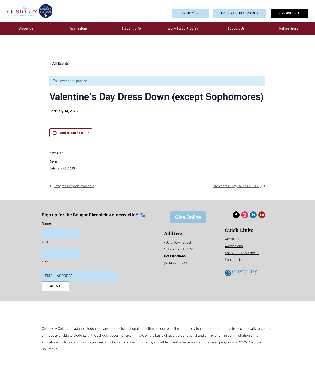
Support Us (236, 28)
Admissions (79, 28)
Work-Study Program (184, 28)
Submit (56, 286)
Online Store (288, 28)
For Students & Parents (240, 13)
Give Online (287, 13)
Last (45, 261)
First (45, 242)
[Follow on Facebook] (236, 214)
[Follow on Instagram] (244, 214)
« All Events (59, 63)
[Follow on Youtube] (261, 214)
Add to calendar (71, 132)
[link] (27, 11)
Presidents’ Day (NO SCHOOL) (237, 185)
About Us (26, 28)
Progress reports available (74, 185)
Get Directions (175, 256)
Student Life (131, 28)
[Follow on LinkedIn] (253, 214)
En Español (190, 13)
